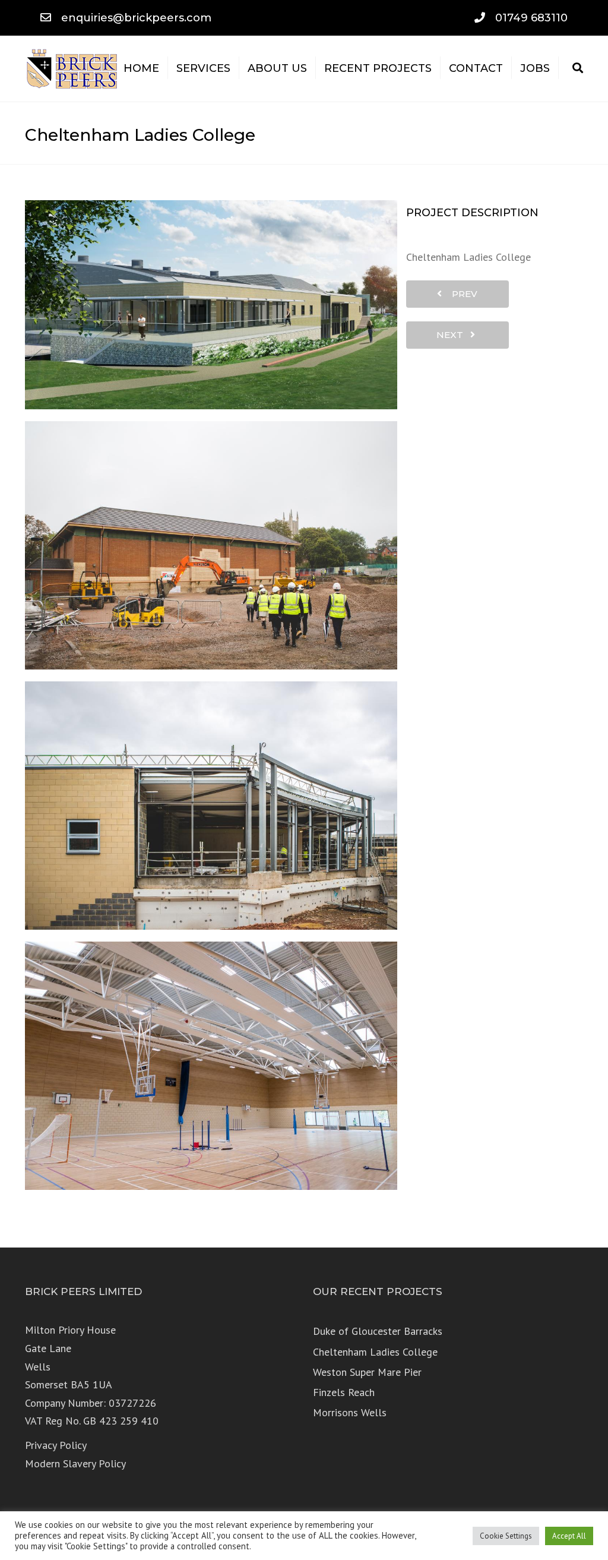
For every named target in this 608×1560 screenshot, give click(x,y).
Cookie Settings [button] (506, 1536)
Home (141, 68)
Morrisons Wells (350, 1412)
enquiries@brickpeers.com (136, 17)
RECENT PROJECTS (378, 68)
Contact (476, 68)
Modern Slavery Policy (75, 1463)
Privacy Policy (56, 1445)
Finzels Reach (344, 1392)
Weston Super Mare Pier (367, 1372)
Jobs (535, 68)
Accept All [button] (569, 1536)
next (453, 334)
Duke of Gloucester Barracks (377, 1331)
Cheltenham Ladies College (375, 1352)
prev (461, 293)
